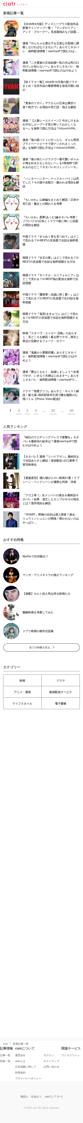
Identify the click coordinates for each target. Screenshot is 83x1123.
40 (72, 410)
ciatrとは (20, 1061)
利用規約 (20, 1072)
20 (53, 410)
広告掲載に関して (25, 1066)
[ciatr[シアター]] (9, 4)
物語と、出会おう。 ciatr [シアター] (42, 1096)
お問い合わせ (51, 1066)
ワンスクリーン (70, 1055)
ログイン (49, 1055)
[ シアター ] (22, 5)
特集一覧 (5, 1061)
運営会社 (20, 1055)
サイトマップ (51, 1061)
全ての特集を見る (39, 647)
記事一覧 (5, 1055)
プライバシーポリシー (28, 1078)
